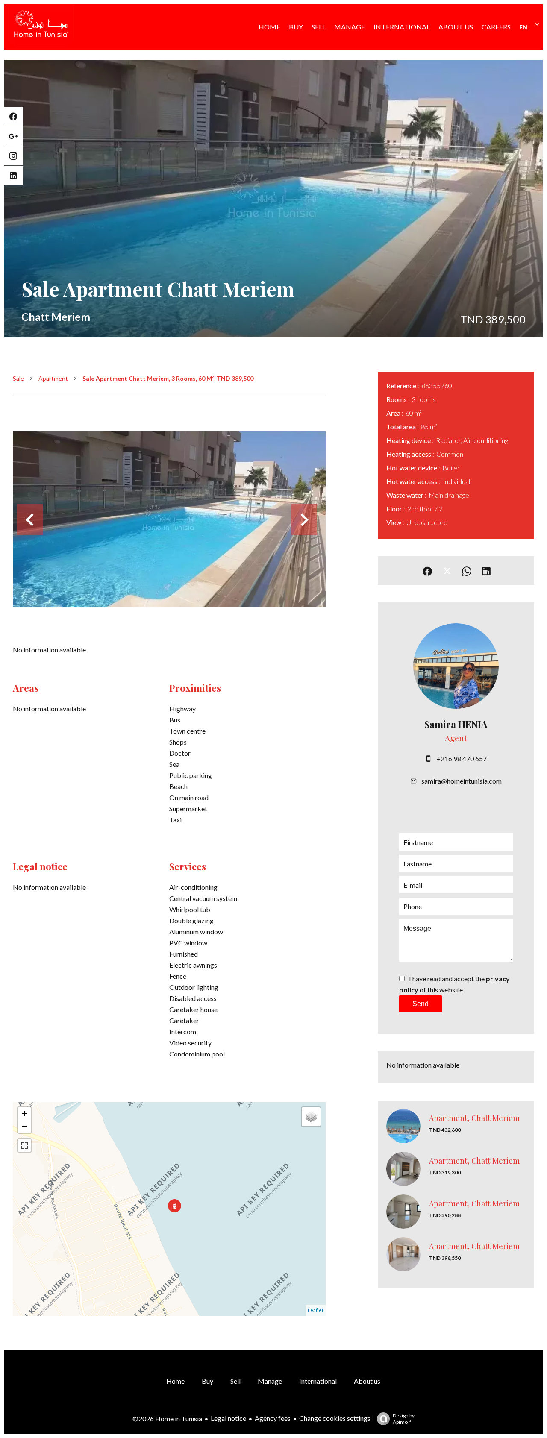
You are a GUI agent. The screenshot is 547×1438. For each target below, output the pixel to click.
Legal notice (228, 1418)
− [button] (24, 1126)
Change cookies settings (335, 1418)
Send (420, 1003)
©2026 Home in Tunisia (167, 1419)
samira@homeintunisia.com (461, 781)
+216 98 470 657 (461, 758)
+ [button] (24, 1113)
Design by (404, 1418)
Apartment (53, 378)
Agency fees (273, 1418)
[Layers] (311, 1116)
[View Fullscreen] (24, 1145)
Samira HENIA (456, 724)
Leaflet (315, 1310)
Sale (18, 378)
